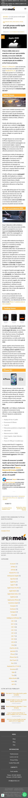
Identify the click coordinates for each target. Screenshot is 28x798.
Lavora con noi (14, 757)
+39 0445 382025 (16, 775)
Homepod (13, 612)
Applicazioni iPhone (13, 600)
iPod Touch (13, 660)
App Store (13, 579)
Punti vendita (14, 771)
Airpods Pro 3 (13, 572)
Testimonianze (14, 754)
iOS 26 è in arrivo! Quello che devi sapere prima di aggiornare (16, 720)
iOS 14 (13, 627)
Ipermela (5, 16)
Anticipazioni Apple (7, 21)
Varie (12, 681)
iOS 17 (13, 636)
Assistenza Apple (13, 603)
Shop (14, 739)
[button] (24, 794)
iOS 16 (13, 633)
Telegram (14, 479)
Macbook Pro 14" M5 (13, 666)
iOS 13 (13, 624)
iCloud (13, 615)
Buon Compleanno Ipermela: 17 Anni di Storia (16, 707)
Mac (4, 22)
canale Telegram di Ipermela (8, 482)
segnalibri (5, 499)
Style (13, 672)
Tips (13, 675)
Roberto (22, 31)
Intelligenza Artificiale (13, 618)
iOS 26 (13, 642)
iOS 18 (13, 639)
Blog (14, 742)
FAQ (14, 745)
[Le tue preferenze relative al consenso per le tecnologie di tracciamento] (2, 795)
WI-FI (13, 684)
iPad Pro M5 (13, 648)
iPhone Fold (13, 657)
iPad (13, 645)
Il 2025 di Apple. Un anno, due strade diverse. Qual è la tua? (16, 700)
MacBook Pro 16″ (11, 70)
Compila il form (5, 531)
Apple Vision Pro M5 (13, 587)
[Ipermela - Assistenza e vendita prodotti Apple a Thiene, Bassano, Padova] (8, 8)
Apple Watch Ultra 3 (13, 594)
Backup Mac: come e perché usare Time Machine (21, 509)
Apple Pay (13, 581)
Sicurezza (12, 669)
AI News (13, 566)
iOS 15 (13, 630)
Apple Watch (16, 21)
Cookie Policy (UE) (14, 763)
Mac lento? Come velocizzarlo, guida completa (16, 694)
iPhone (21, 21)
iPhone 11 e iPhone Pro (8, 66)
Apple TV (13, 585)
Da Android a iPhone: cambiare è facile (7, 508)
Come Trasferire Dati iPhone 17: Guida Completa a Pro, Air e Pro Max (16, 713)
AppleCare (13, 597)
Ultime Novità (13, 678)
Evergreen (13, 606)
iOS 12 (13, 621)
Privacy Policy (14, 760)
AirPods (13, 569)
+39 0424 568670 (16, 777)
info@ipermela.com (14, 780)
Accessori (13, 563)
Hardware (13, 609)
